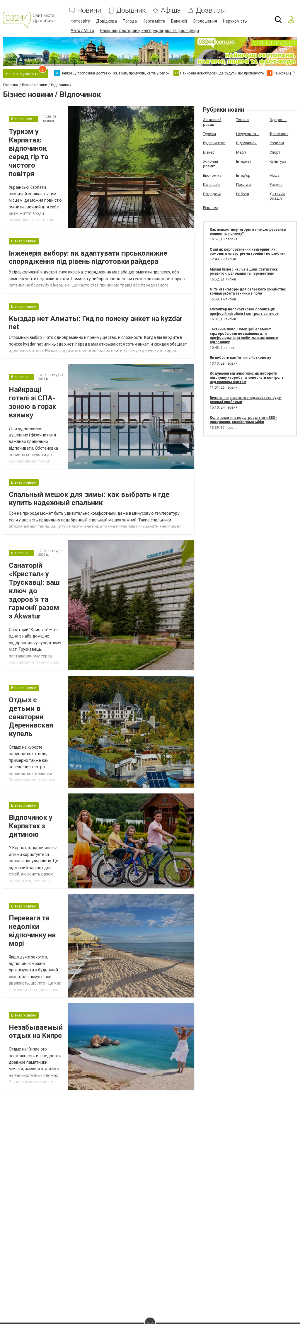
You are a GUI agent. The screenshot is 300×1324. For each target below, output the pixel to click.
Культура (278, 161)
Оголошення (205, 21)
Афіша (171, 10)
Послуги (243, 184)
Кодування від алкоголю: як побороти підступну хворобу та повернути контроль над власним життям (247, 377)
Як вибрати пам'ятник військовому (240, 358)
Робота (242, 194)
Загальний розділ (212, 122)
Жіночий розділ (210, 163)
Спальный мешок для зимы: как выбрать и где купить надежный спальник (89, 498)
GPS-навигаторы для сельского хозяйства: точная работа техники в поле (248, 291)
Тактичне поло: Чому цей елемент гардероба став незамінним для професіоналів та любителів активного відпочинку (244, 335)
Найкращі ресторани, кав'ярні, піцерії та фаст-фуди (149, 30)
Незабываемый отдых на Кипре (36, 1031)
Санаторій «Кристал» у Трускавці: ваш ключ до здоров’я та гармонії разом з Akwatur (34, 590)
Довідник (131, 10)
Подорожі (212, 194)
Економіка (212, 175)
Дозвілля (211, 10)
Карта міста (154, 21)
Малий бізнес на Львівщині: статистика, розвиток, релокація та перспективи (244, 271)
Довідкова (106, 21)
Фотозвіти (80, 21)
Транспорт (279, 134)
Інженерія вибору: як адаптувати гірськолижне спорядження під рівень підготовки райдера (88, 257)
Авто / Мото (82, 30)
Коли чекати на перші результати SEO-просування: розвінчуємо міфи (243, 420)
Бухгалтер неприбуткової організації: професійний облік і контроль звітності (244, 311)
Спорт (275, 152)
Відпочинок (246, 143)
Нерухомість (235, 21)
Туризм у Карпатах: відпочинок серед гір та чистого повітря (28, 153)
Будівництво (214, 143)
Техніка (242, 120)
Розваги (277, 143)
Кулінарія (211, 184)
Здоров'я (278, 120)
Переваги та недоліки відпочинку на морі (32, 930)
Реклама (210, 207)
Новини (89, 10)
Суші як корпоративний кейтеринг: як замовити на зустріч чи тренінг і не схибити (247, 251)
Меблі (241, 152)
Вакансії (179, 21)
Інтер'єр (243, 175)
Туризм (209, 134)
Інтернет (243, 161)
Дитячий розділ (277, 196)
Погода (130, 21)
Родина (276, 184)
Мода (274, 175)
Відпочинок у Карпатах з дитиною (30, 826)
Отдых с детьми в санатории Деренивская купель (31, 717)
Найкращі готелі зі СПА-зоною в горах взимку (32, 402)
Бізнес (208, 152)
